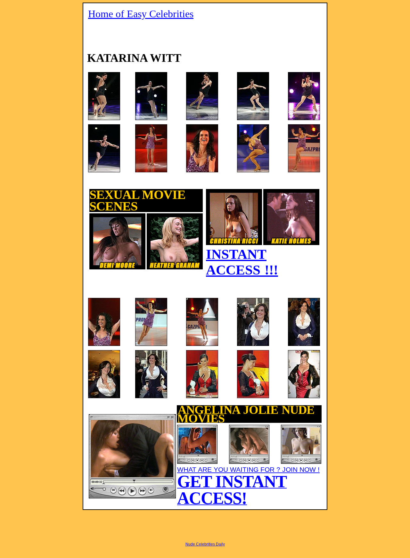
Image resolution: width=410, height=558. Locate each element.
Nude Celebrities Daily (205, 544)
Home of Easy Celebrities (140, 14)
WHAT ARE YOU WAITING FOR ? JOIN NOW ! (248, 485)
